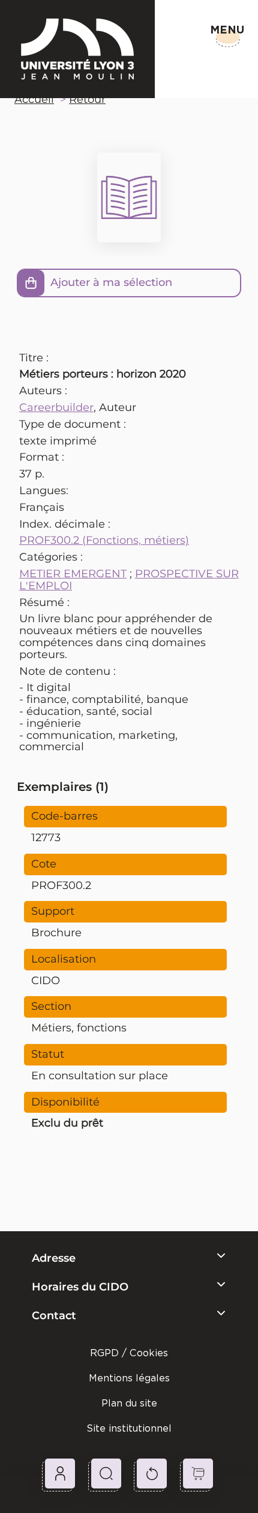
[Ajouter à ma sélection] (31, 283)
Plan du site (129, 1403)
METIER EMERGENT (73, 573)
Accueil (34, 99)
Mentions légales (129, 1378)
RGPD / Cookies (129, 1353)
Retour (87, 99)
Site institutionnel (129, 1428)
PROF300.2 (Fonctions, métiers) (104, 540)
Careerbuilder (56, 407)
